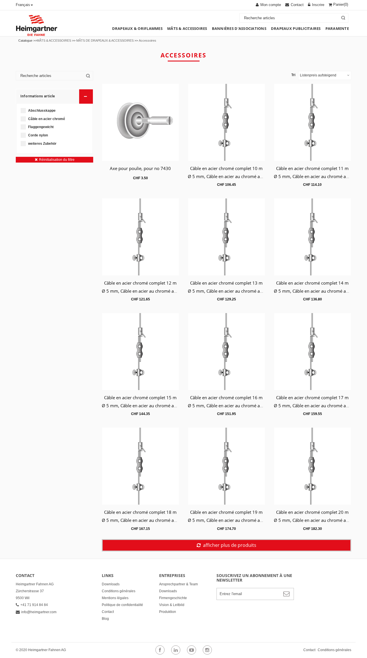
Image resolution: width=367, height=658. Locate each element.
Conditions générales (118, 591)
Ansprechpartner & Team (178, 584)
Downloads (111, 584)
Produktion (167, 612)
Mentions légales (115, 598)
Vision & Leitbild (171, 605)
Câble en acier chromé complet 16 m (226, 397)
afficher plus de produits (229, 545)
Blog (105, 619)
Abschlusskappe (42, 111)
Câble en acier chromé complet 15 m (140, 397)
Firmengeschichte (173, 598)
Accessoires (147, 40)
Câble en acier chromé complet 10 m (226, 168)
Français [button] (23, 5)
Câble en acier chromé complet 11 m (312, 168)
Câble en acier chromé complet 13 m (226, 283)
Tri (293, 75)
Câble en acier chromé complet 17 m (312, 397)
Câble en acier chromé (46, 119)
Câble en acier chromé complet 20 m (312, 512)
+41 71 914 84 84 (34, 605)
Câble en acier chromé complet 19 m (226, 512)
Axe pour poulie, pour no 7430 (140, 168)
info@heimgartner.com (38, 612)
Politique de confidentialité (122, 605)
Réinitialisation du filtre (57, 160)
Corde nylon (38, 135)
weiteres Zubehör (42, 144)
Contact (108, 612)
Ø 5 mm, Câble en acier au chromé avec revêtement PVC (243, 176)
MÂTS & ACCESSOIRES (54, 40)
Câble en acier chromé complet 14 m (312, 283)
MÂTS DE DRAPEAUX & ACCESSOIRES (105, 40)
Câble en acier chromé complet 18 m (140, 512)
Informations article (53, 96)
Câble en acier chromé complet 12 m (140, 283)
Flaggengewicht (41, 127)
